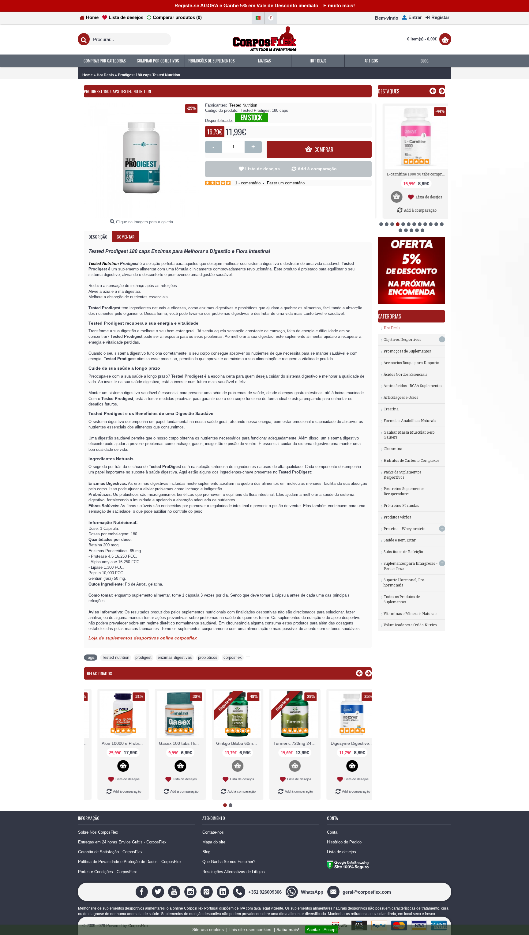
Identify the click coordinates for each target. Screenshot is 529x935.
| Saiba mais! (286, 929)
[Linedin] (224, 891)
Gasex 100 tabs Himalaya (113, 743)
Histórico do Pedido (344, 842)
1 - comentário (248, 183)
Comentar (125, 236)
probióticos (207, 657)
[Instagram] (191, 891)
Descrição (97, 236)
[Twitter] (159, 891)
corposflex (232, 657)
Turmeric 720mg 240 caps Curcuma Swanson (228, 743)
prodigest (143, 657)
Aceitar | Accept (322, 929)
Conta (332, 832)
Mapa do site (213, 842)
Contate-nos (213, 832)
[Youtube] (175, 891)
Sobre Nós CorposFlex (98, 832)
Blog (206, 852)
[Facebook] (142, 891)
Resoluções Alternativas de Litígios (233, 871)
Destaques (388, 91)
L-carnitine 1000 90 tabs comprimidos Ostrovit (412, 174)
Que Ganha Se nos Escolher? (228, 861)
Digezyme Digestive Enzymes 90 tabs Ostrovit (285, 743)
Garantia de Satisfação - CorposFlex (110, 852)
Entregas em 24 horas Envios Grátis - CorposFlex (122, 842)
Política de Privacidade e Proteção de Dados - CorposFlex (130, 861)
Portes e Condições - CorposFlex (107, 871)
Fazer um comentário (286, 183)
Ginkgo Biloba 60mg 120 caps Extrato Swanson (170, 743)
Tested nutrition (115, 657)
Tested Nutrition (243, 105)
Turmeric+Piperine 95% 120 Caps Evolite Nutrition (342, 743)
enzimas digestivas (175, 657)
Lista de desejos (262, 168)
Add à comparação (317, 168)
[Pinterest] (207, 891)
